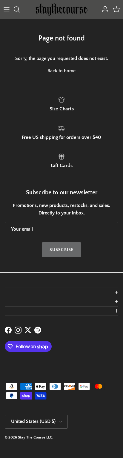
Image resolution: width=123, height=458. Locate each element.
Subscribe (61, 249)
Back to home (61, 70)
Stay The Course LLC (35, 437)
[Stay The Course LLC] (62, 9)
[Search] (19, 9)
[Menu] (6, 9)
